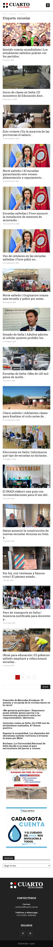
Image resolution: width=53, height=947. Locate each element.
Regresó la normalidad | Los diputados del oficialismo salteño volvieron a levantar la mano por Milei (26, 736)
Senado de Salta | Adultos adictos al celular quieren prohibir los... (25, 336)
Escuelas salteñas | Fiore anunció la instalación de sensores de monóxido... (25, 216)
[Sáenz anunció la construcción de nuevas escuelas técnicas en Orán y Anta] (26, 515)
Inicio (5, 14)
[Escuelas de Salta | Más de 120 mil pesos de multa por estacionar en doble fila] (26, 358)
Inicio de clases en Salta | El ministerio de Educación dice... (23, 94)
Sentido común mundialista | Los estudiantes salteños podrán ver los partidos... (25, 53)
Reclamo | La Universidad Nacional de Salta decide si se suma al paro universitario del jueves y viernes (24, 746)
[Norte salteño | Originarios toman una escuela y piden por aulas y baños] (26, 280)
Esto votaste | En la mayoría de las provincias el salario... (26, 133)
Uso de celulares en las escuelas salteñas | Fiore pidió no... (24, 257)
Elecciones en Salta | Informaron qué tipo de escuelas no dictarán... (26, 453)
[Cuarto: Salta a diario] (19, 5)
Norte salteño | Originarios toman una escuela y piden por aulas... (25, 297)
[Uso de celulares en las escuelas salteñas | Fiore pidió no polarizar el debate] (26, 240)
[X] (30, 933)
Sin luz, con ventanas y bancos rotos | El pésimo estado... (24, 574)
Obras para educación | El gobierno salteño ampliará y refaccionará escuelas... (26, 658)
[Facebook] (23, 933)
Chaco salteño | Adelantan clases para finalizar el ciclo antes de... (25, 414)
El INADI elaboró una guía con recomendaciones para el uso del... (26, 493)
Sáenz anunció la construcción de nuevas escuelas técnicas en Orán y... (26, 534)
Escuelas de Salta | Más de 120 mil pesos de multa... (25, 375)
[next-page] (34, 677)
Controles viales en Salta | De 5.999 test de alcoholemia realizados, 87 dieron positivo (26, 725)
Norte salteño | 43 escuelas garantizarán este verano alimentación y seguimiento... (23, 174)
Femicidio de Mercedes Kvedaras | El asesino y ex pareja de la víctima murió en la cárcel (26, 702)
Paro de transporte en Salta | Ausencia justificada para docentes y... (26, 616)
